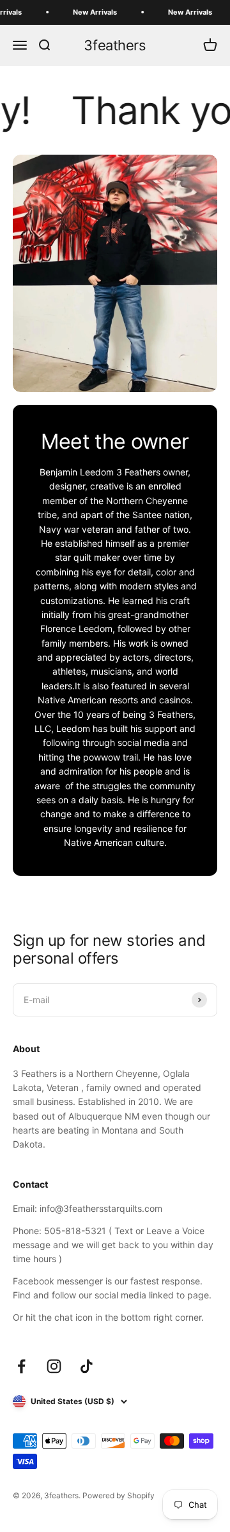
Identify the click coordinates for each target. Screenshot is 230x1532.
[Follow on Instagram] (54, 1366)
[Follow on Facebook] (21, 1366)
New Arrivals (89, 12)
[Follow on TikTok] (86, 1366)
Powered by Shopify (118, 1495)
